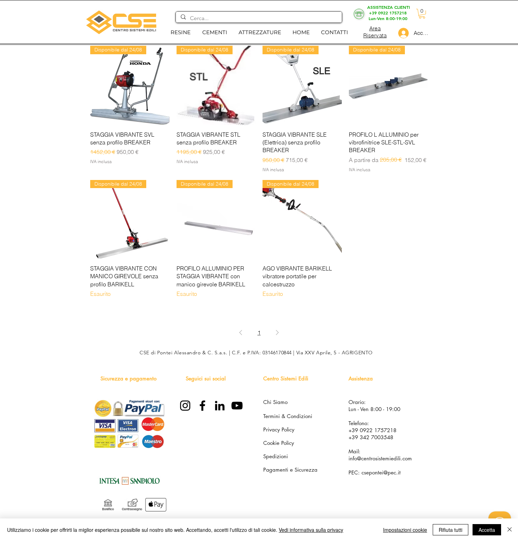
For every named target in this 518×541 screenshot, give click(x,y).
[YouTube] (237, 405)
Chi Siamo (275, 402)
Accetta (487, 529)
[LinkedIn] (220, 405)
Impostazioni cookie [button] (405, 529)
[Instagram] (185, 405)
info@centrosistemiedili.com (380, 458)
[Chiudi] (509, 529)
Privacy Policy (278, 429)
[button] (180, 32)
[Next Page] (277, 332)
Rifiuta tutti (450, 529)
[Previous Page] (240, 332)
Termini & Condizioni (287, 416)
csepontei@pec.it (381, 472)
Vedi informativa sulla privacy (311, 529)
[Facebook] (202, 405)
